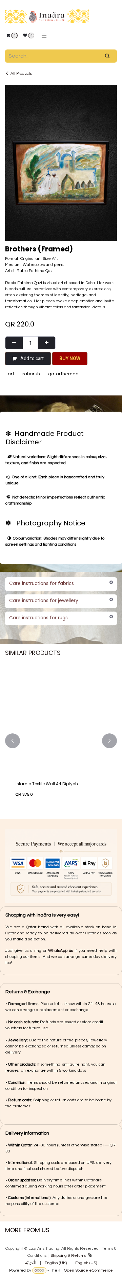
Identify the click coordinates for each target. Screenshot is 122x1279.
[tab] (61, 584)
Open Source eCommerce (88, 1270)
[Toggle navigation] (44, 35)
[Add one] (47, 342)
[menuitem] (30, 1263)
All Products (21, 73)
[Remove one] (14, 342)
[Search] (107, 56)
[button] (69, 358)
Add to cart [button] (31, 358)
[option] (61, 740)
